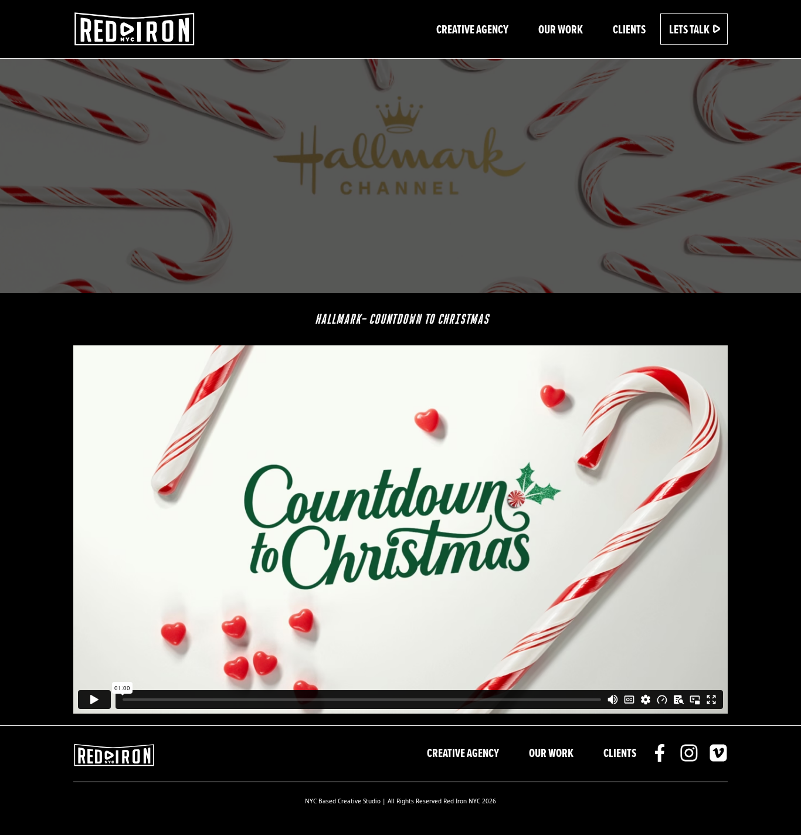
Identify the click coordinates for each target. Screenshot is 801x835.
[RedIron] (134, 29)
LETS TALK (690, 29)
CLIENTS (629, 29)
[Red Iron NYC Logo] (114, 754)
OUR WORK (560, 29)
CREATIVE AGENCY (472, 29)
